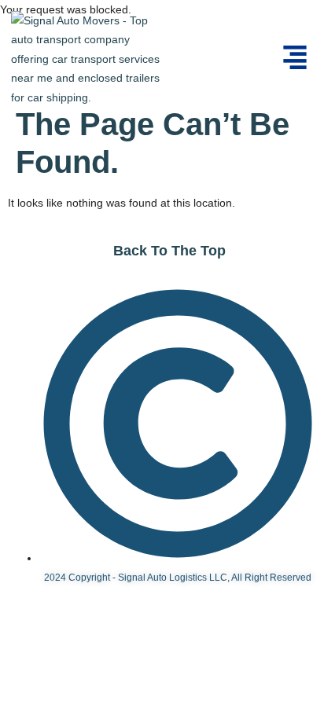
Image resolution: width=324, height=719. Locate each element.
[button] (295, 59)
